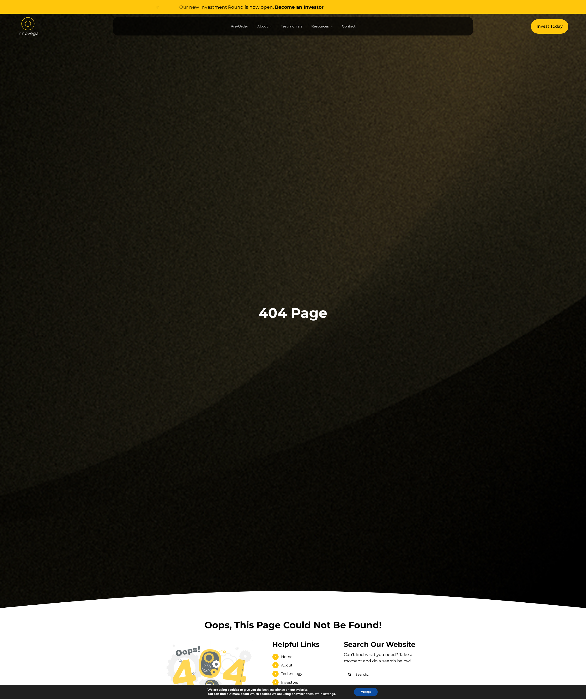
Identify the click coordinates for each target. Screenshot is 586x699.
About (287, 665)
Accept (366, 692)
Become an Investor (218, 7)
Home (287, 657)
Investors (289, 682)
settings (329, 694)
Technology (291, 674)
